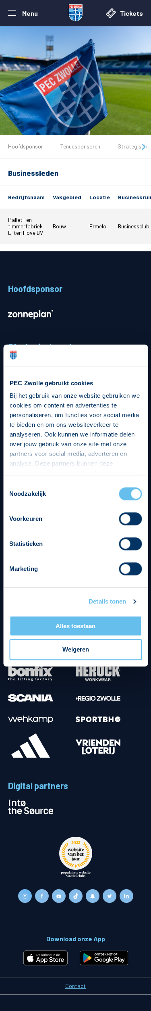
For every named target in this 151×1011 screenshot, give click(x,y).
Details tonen (107, 601)
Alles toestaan (75, 625)
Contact (75, 985)
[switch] (130, 518)
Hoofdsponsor (25, 146)
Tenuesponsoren (80, 146)
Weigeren (75, 649)
